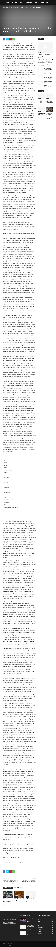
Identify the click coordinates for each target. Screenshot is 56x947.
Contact (4, 941)
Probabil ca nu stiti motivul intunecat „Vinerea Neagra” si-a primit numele (49, 116)
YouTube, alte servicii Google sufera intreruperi (49, 101)
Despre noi (14, 941)
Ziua (39, 59)
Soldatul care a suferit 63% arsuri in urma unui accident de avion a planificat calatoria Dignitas (10, 882)
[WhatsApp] (13, 39)
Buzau (16, 2)
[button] (51, 2)
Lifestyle (36, 2)
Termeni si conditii (39, 941)
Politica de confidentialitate (29, 941)
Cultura (22, 2)
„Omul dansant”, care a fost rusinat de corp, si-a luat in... (31, 920)
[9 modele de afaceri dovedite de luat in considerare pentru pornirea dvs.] (40, 83)
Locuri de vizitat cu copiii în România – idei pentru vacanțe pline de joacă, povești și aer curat (7, 901)
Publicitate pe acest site (7, 943)
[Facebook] (4, 39)
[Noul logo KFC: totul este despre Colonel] (40, 77)
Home (4, 7)
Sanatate (42, 2)
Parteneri (9, 941)
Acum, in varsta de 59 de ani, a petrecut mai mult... (31, 933)
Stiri (47, 2)
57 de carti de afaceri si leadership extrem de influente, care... (44, 56)
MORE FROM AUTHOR (18, 887)
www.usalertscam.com (20, 853)
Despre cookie (20, 941)
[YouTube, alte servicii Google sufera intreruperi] (49, 96)
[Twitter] (7, 39)
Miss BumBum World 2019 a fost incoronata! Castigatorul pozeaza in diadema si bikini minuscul (28, 882)
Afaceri (11, 2)
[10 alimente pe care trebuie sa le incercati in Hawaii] (31, 894)
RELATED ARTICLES (8, 887)
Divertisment (29, 2)
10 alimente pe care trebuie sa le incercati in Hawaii (31, 900)
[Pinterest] (10, 39)
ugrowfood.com (23, 446)
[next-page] (6, 907)
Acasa (7, 2)
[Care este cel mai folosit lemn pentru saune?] (19, 894)
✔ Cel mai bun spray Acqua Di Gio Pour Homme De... (30, 926)
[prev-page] (3, 907)
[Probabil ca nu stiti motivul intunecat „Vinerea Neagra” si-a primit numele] (49, 109)
